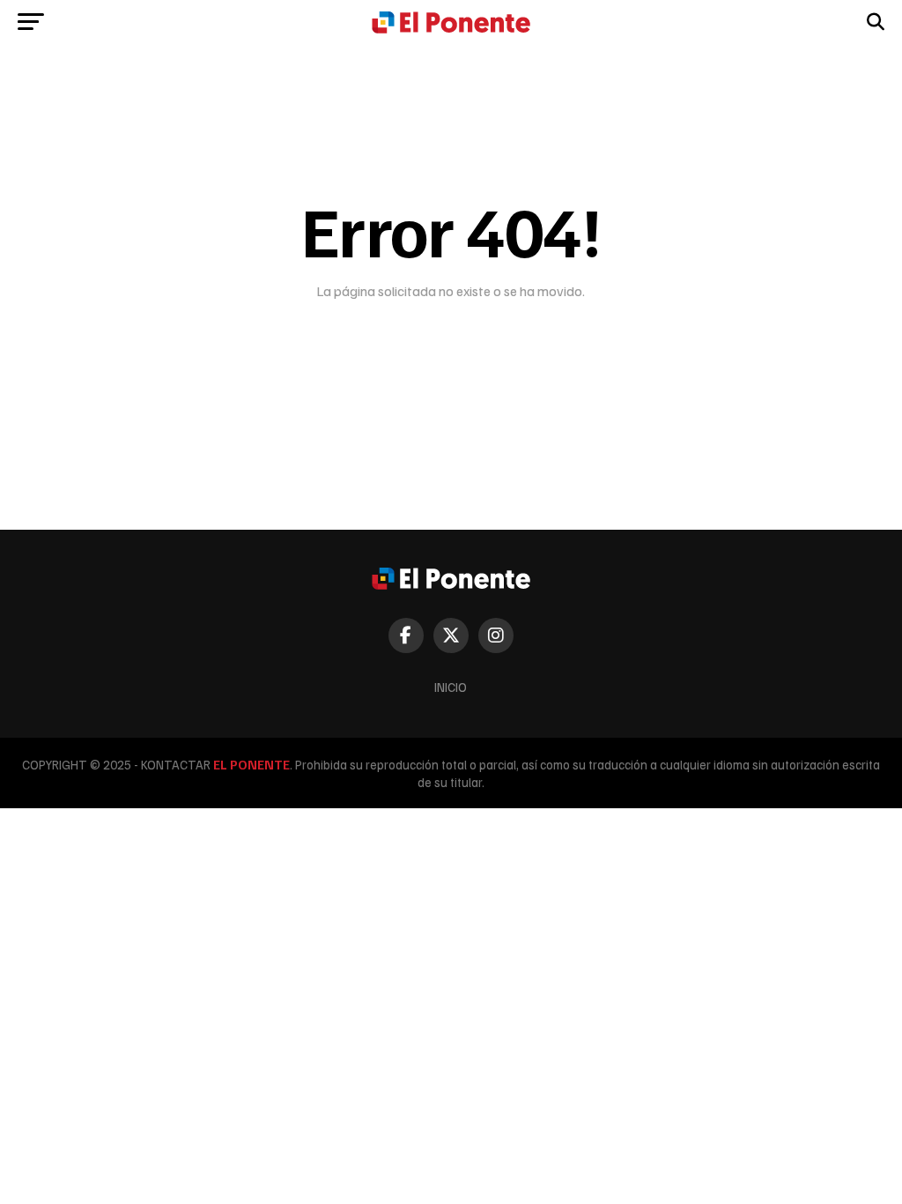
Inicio (450, 687)
